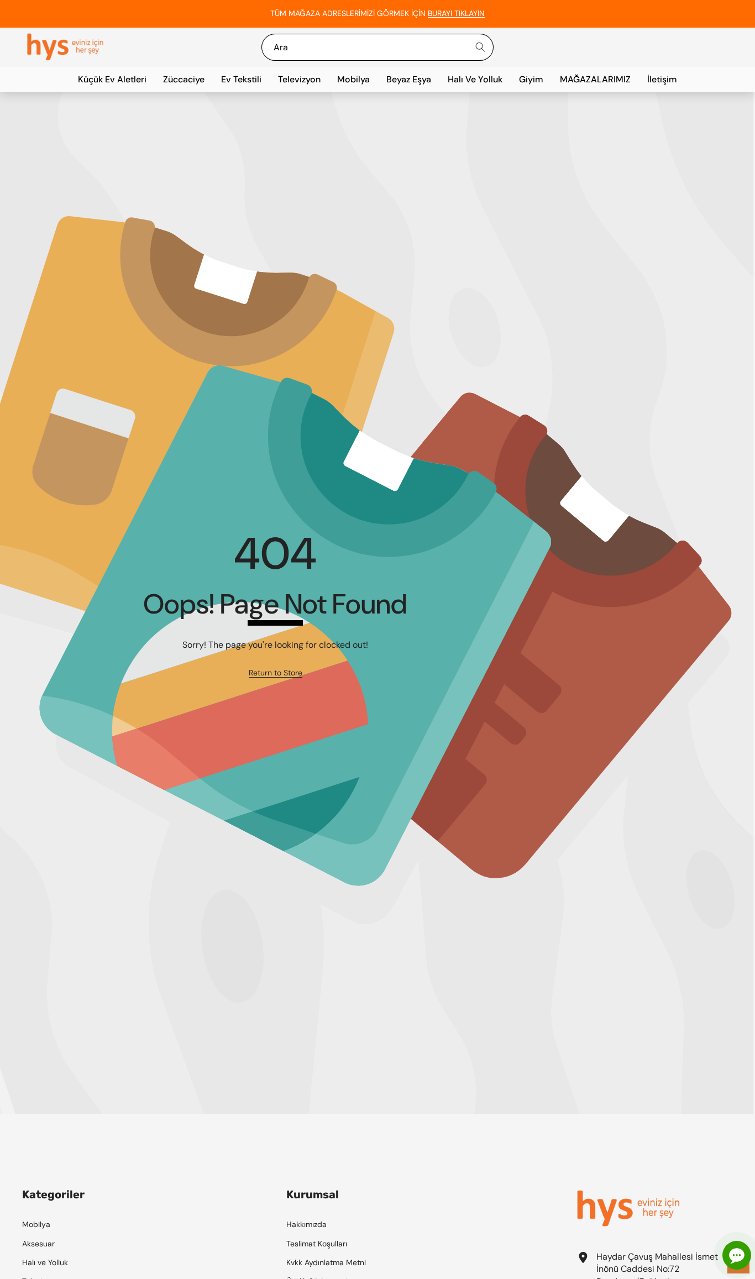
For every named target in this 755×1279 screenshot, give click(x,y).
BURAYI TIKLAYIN (456, 13)
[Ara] (480, 47)
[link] (275, 673)
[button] (719, 14)
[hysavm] (65, 47)
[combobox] (378, 47)
